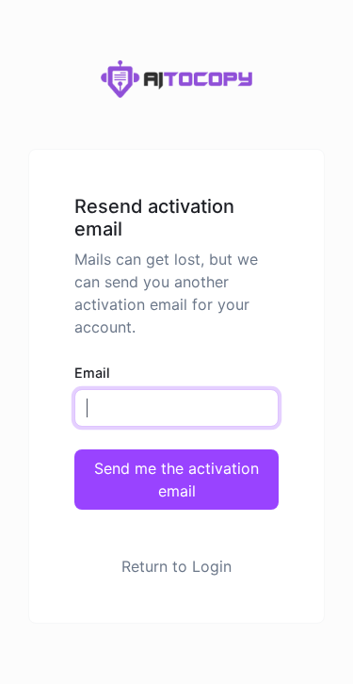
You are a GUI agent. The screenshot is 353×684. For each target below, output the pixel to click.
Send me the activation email (176, 479)
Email (92, 373)
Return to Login (176, 566)
